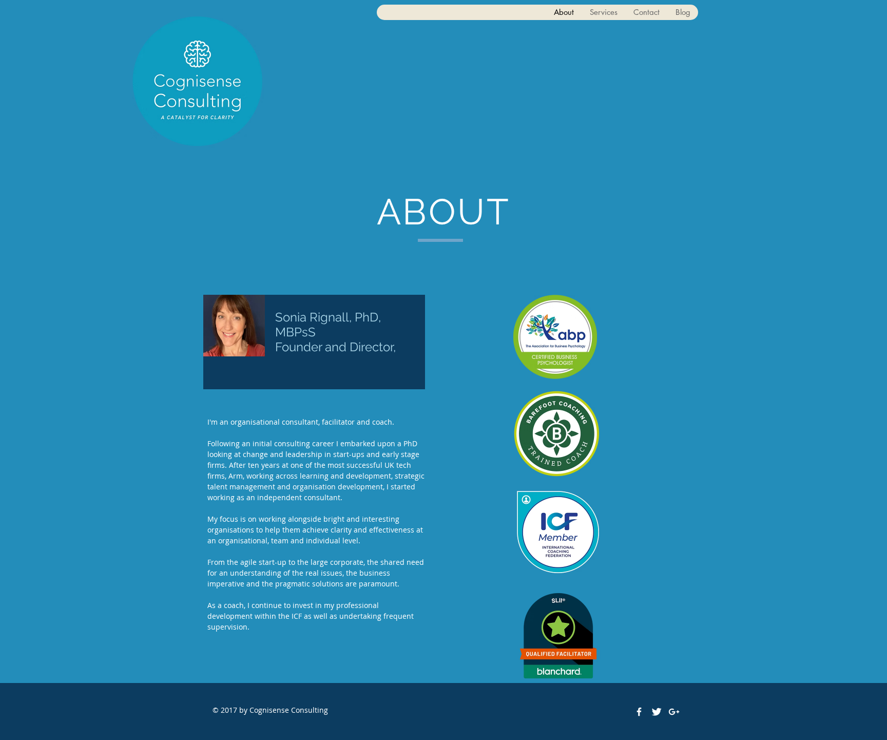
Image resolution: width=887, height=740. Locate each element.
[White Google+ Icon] (674, 711)
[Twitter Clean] (656, 711)
